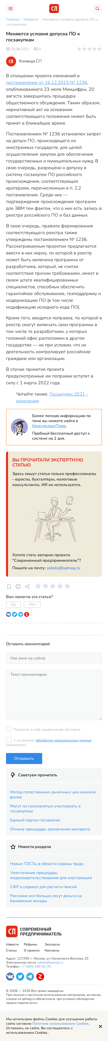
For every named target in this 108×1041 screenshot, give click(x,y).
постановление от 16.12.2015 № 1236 (46, 82)
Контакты (52, 951)
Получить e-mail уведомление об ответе (47, 729)
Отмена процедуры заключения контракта (50, 829)
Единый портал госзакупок (35, 820)
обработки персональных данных (63, 740)
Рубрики (30, 944)
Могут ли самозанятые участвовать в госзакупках (45, 809)
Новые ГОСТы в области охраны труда (46, 863)
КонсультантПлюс (49, 426)
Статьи (11, 951)
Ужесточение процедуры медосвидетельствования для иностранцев (51, 875)
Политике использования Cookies (60, 1023)
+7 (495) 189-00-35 (36, 966)
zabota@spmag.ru (63, 568)
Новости (12, 944)
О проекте (32, 951)
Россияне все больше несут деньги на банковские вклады (46, 898)
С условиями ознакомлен (48, 742)
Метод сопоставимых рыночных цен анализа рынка (53, 795)
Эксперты (52, 944)
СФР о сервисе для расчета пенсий (43, 886)
